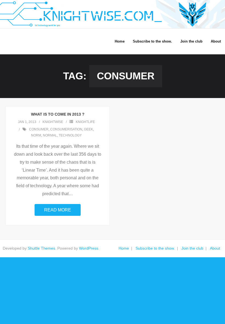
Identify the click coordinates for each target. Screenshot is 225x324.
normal (50, 135)
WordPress (88, 248)
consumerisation (66, 129)
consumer (39, 129)
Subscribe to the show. (155, 248)
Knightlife (85, 122)
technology (70, 135)
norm (36, 135)
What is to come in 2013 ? (58, 114)
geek (88, 129)
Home (124, 248)
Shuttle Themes (41, 248)
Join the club (192, 248)
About (215, 248)
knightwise (53, 122)
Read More (57, 210)
